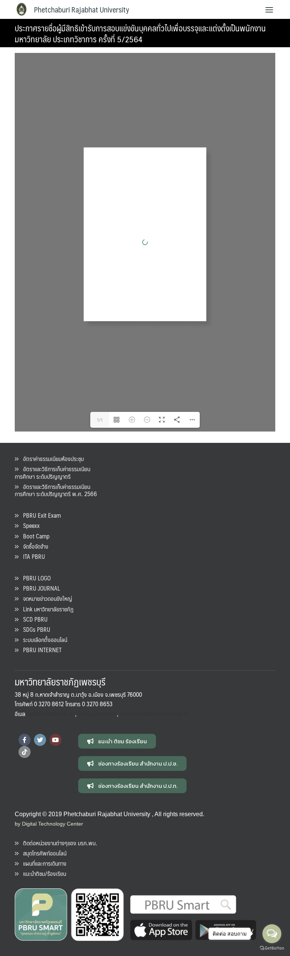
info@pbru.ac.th (97, 713)
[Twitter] (40, 740)
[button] (117, 741)
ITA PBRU (32, 556)
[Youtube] (55, 740)
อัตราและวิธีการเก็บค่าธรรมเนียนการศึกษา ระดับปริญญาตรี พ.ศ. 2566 (56, 490)
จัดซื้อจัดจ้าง (33, 546)
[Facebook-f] (25, 740)
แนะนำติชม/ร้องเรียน (42, 873)
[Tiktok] (25, 752)
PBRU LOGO (35, 578)
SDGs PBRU (34, 629)
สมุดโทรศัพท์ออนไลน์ (42, 853)
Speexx (29, 525)
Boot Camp (34, 536)
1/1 (100, 420)
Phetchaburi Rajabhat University (81, 9)
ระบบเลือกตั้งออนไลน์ (43, 639)
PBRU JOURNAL (39, 588)
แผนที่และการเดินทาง (42, 863)
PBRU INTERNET (40, 650)
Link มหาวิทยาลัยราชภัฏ (46, 609)
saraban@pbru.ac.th (51, 713)
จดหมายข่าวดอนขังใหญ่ (45, 598)
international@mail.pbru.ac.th (154, 713)
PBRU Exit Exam (40, 515)
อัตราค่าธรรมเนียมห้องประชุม (51, 458)
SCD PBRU (33, 619)
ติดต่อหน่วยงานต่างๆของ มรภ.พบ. (58, 843)
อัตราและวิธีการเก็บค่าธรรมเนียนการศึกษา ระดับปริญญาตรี (52, 472)
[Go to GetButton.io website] (272, 948)
